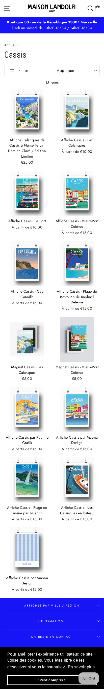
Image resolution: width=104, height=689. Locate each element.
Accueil (10, 45)
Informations (52, 621)
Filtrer (22, 70)
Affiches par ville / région (52, 606)
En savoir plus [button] (81, 667)
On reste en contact (52, 637)
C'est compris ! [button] (51, 680)
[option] (52, 25)
